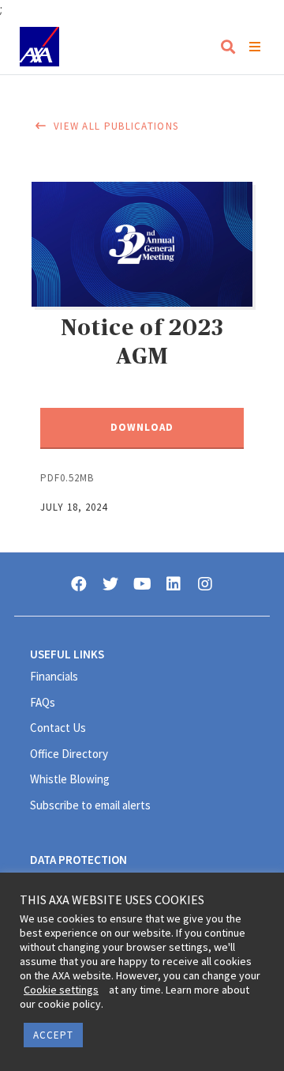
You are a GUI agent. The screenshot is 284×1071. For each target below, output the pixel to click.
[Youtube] (142, 584)
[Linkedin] (173, 584)
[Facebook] (79, 584)
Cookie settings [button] (61, 989)
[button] (142, 428)
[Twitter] (110, 584)
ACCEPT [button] (53, 1035)
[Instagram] (205, 584)
